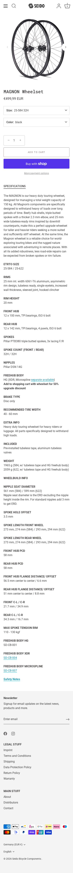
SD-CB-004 (10, 657)
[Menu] (6, 6)
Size (9, 110)
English (8, 851)
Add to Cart (36, 152)
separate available (42, 379)
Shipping (9, 761)
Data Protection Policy (17, 767)
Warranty (9, 778)
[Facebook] (5, 733)
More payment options (36, 173)
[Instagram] (13, 733)
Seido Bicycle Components (27, 858)
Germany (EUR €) (13, 844)
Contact (8, 808)
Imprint (8, 750)
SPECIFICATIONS (15, 186)
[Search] (14, 6)
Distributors (11, 802)
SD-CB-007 (10, 670)
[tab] (16, 186)
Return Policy (12, 773)
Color (9, 122)
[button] (7, 47)
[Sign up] (67, 719)
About (7, 796)
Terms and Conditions (17, 756)
